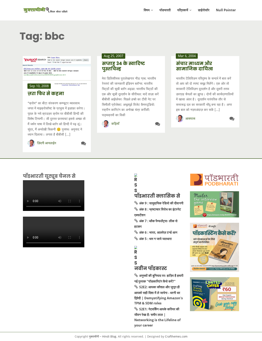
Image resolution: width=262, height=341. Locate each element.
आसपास (190, 118)
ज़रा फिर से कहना (46, 93)
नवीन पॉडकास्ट (150, 268)
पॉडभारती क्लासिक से (157, 196)
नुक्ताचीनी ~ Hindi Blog (102, 336)
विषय (147, 10)
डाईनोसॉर (203, 10)
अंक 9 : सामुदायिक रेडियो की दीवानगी (161, 203)
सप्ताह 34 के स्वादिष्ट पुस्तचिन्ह (123, 66)
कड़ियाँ (115, 123)
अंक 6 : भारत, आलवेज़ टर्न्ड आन (158, 232)
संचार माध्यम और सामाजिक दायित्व (194, 66)
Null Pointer (226, 10)
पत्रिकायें (182, 10)
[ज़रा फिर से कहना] (57, 71)
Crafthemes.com (176, 336)
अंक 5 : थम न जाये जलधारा (155, 238)
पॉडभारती (165, 10)
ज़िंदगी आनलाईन (46, 143)
